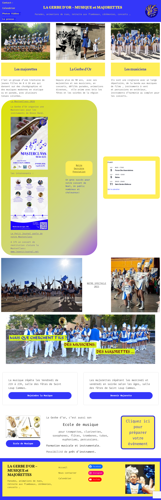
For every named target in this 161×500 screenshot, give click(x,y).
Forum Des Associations (124, 170)
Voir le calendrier (113, 189)
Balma (117, 177)
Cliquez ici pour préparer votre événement (138, 432)
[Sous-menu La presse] (15, 19)
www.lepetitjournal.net (25, 251)
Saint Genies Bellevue (123, 184)
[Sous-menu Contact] (12, 2)
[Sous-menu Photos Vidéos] (20, 13)
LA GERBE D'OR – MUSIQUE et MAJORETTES (82, 7)
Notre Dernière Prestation (79, 168)
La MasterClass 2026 (23, 101)
